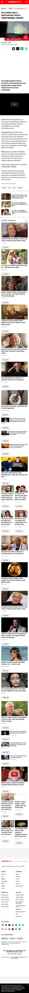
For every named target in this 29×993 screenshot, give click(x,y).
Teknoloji (18, 876)
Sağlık (17, 874)
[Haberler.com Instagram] (12, 925)
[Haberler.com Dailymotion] (19, 929)
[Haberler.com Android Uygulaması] (12, 938)
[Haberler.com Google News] (2, 925)
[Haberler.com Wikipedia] (6, 929)
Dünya (3, 888)
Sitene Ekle (18, 916)
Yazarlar (18, 883)
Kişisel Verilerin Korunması (19, 902)
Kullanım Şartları (20, 895)
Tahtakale (4, 187)
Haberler (3, 871)
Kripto (2, 883)
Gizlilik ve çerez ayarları (7, 957)
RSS (17, 914)
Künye (17, 866)
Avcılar (14, 187)
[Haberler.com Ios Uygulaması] (4, 938)
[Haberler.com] (6, 861)
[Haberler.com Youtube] (9, 929)
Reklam (8, 866)
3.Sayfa (3, 886)
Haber (8, 954)
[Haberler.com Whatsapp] (19, 925)
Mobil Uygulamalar (20, 911)
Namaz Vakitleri (5, 897)
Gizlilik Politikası (20, 897)
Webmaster (19, 909)
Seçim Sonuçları (5, 899)
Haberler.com (4, 892)
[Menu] (2, 2)
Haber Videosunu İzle (13, 39)
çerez (7, 987)
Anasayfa (3, 8)
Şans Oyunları (4, 902)
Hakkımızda (3, 866)
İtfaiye (9, 187)
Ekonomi (3, 874)
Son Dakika (19, 187)
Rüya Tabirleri (4, 904)
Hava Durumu (4, 895)
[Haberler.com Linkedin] (16, 925)
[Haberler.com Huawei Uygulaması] (20, 938)
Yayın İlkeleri (22, 866)
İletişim (13, 866)
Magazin (3, 879)
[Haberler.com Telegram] (16, 929)
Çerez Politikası (20, 899)
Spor (2, 876)
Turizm (17, 881)
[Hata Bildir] (15, 957)
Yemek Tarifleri (5, 906)
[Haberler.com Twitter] (9, 925)
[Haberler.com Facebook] (6, 925)
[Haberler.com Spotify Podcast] (23, 925)
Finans (17, 879)
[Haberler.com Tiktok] (12, 929)
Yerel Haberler (19, 886)
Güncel (10, 8)
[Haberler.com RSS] (2, 929)
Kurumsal (18, 892)
